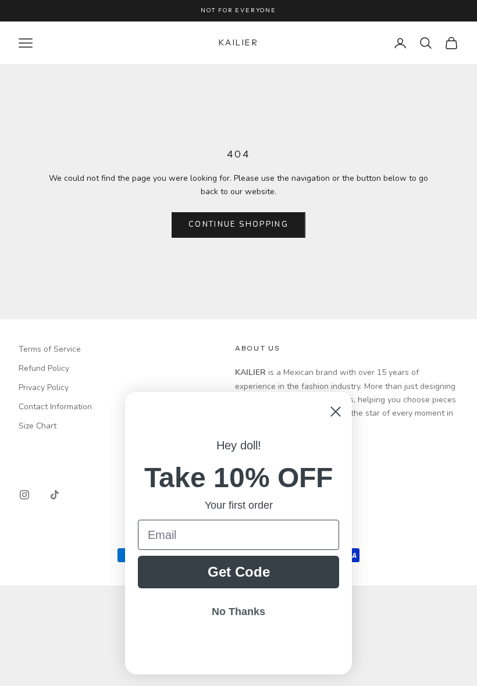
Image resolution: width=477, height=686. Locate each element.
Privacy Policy (44, 387)
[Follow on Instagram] (24, 495)
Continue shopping (238, 224)
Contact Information (55, 406)
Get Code (239, 572)
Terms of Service (50, 349)
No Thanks (238, 611)
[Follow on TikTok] (54, 495)
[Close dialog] (336, 412)
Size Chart (37, 425)
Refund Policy (44, 368)
